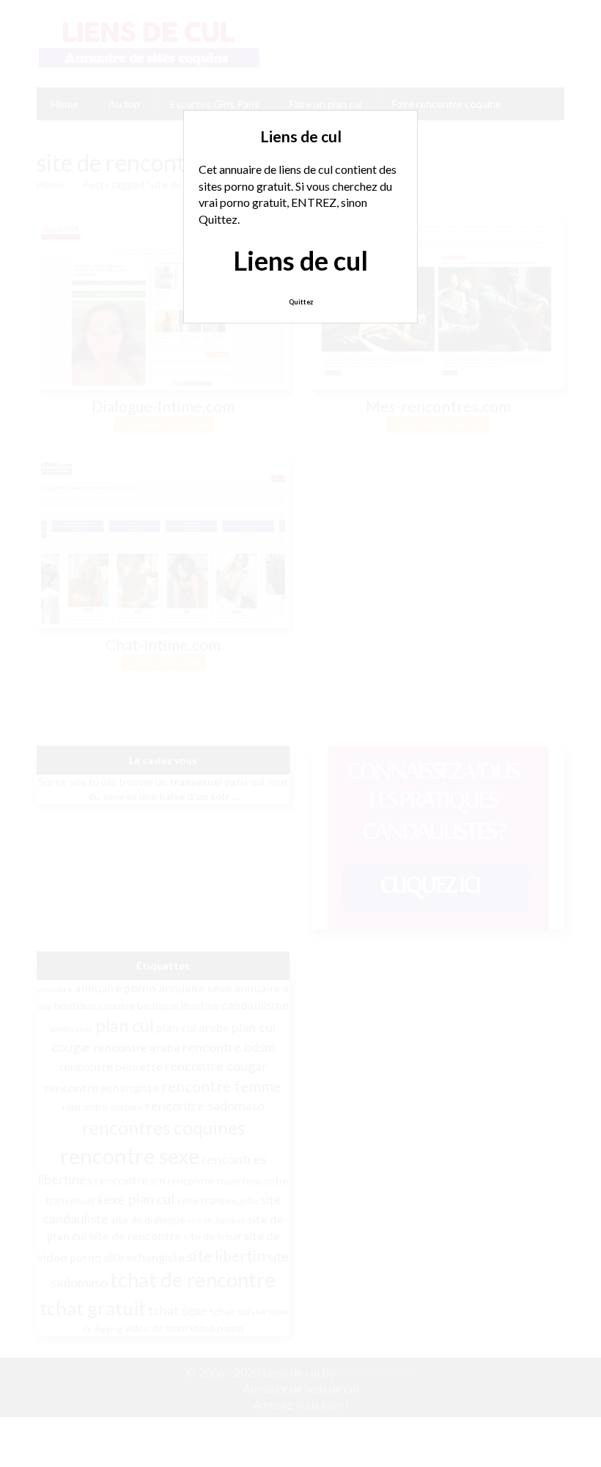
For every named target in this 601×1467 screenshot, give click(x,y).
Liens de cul (300, 260)
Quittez (301, 302)
